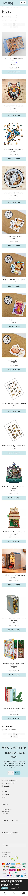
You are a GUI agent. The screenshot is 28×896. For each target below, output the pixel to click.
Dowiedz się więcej (14, 326)
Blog (5, 797)
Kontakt (6, 791)
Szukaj (14, 893)
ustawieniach (4, 885)
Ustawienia (12, 888)
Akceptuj (4, 888)
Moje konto (6, 794)
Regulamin (6, 786)
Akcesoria (13, 7)
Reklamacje (7, 788)
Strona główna (6, 7)
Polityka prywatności (9, 783)
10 (14, 27)
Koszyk (21, 892)
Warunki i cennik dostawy (10, 780)
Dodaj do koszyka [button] (14, 72)
